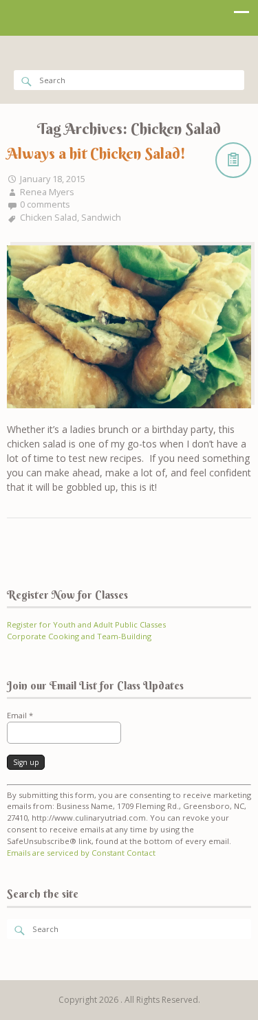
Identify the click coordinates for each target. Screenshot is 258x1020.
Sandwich (101, 217)
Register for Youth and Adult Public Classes (86, 624)
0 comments (45, 204)
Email (20, 715)
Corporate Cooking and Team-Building (79, 636)
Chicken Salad (48, 217)
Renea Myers (47, 192)
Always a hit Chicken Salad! (96, 153)
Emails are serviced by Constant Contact (81, 852)
